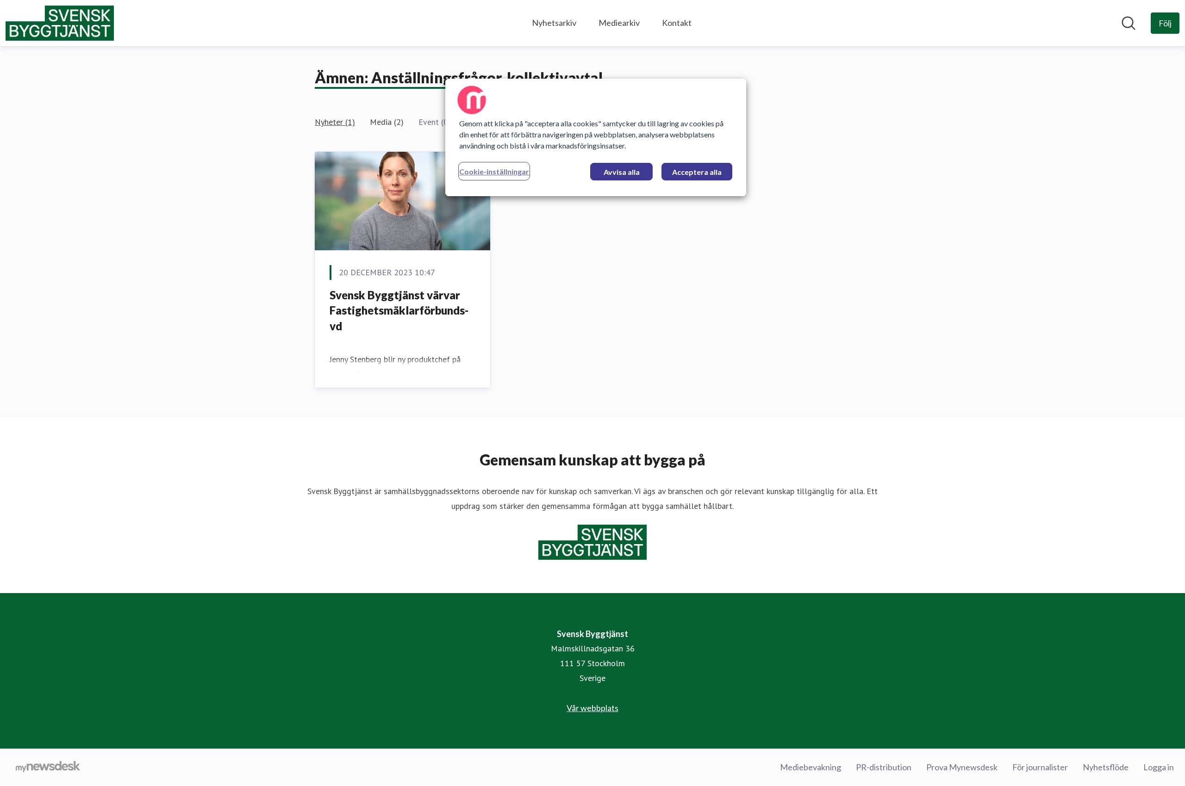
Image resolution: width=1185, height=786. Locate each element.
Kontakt (677, 23)
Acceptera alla (697, 171)
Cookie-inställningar (494, 171)
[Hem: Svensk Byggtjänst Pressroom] (60, 23)
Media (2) (387, 122)
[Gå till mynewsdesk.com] (48, 767)
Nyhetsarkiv (554, 23)
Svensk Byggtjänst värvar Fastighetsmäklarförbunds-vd (399, 310)
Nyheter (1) (335, 122)
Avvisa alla (622, 171)
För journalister (1040, 767)
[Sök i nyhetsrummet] (1128, 23)
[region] (595, 137)
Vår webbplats (592, 708)
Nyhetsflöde (1106, 767)
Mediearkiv (619, 23)
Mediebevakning (810, 767)
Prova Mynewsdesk (962, 767)
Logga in (1158, 767)
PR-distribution (883, 767)
